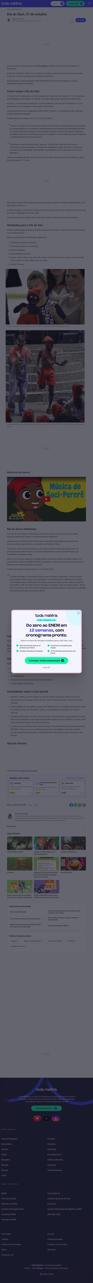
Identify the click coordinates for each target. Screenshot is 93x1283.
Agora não (46, 667)
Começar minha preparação (44, 660)
